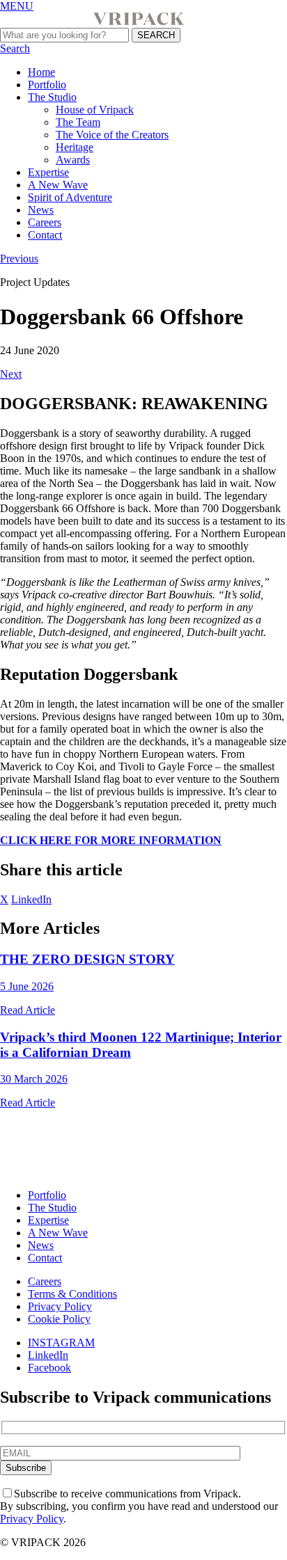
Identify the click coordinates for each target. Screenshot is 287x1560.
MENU (16, 6)
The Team (78, 122)
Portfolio (47, 84)
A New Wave (58, 185)
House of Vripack (95, 110)
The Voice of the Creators (112, 135)
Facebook (49, 1368)
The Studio (52, 97)
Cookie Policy (59, 1319)
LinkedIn (31, 899)
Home (41, 72)
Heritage (74, 147)
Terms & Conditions (72, 1294)
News (41, 210)
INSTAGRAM (61, 1342)
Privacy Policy (60, 1306)
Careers (44, 222)
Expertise (48, 172)
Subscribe (26, 1468)
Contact (45, 235)
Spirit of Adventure (70, 197)
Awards (73, 160)
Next (11, 374)
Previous (19, 258)
